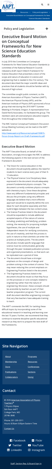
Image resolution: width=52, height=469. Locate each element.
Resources (24, 12)
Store (7, 366)
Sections (31, 372)
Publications (10, 372)
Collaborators (11, 377)
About (8, 356)
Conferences (33, 366)
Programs (32, 356)
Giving (30, 377)
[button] (17, 440)
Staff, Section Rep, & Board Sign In (26, 463)
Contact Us (9, 428)
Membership (11, 361)
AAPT (14, 12)
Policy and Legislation (40, 12)
